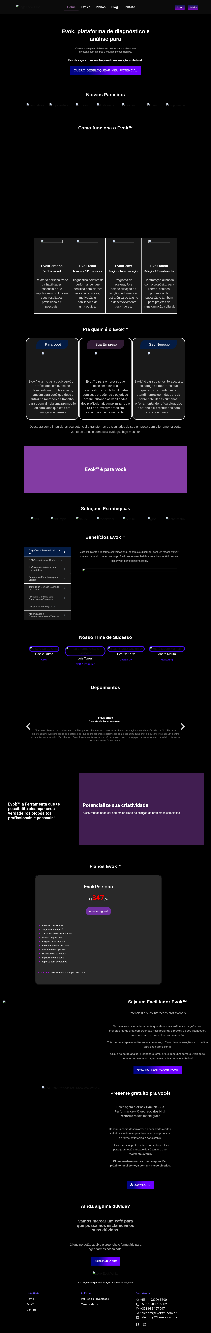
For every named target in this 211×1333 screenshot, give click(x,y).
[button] (28, 726)
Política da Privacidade (95, 1298)
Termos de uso (90, 1304)
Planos (101, 7)
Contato (129, 7)
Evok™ (85, 7)
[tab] (47, 552)
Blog (114, 7)
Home (71, 7)
